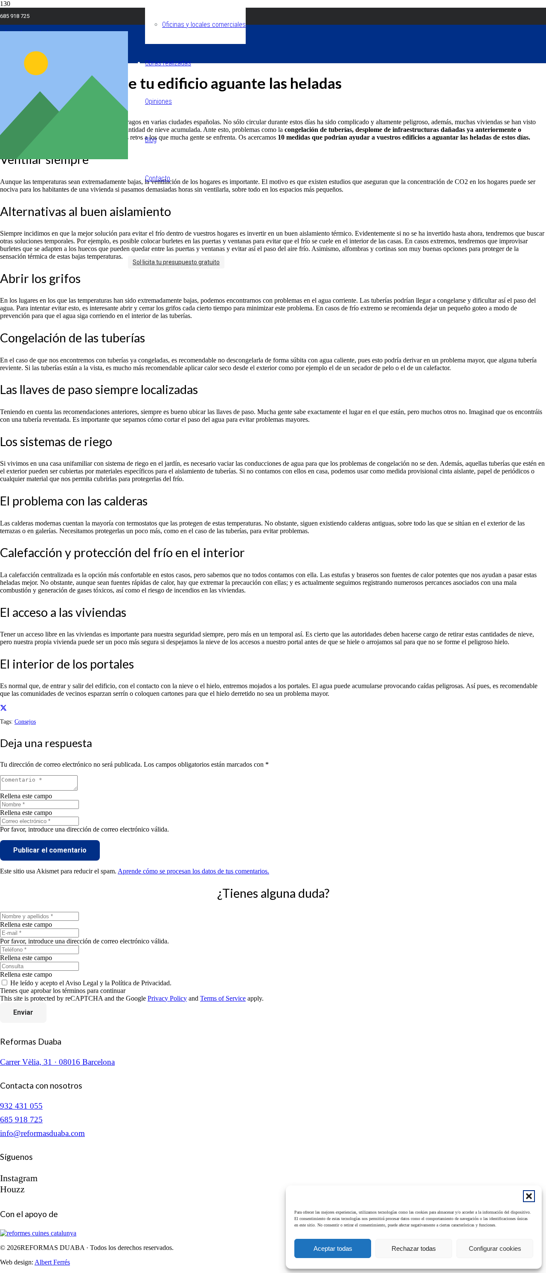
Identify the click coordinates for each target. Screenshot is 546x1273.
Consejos (25, 721)
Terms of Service (223, 998)
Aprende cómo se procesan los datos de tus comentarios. (193, 871)
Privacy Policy (167, 998)
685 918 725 (21, 1119)
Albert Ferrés (52, 1262)
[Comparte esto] (3, 708)
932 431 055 (21, 1105)
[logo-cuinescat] (38, 1233)
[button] (529, 1196)
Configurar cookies (495, 1248)
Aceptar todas (333, 1248)
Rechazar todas (414, 1248)
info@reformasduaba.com (42, 1133)
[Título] (64, 157)
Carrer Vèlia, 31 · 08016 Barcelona (57, 1061)
